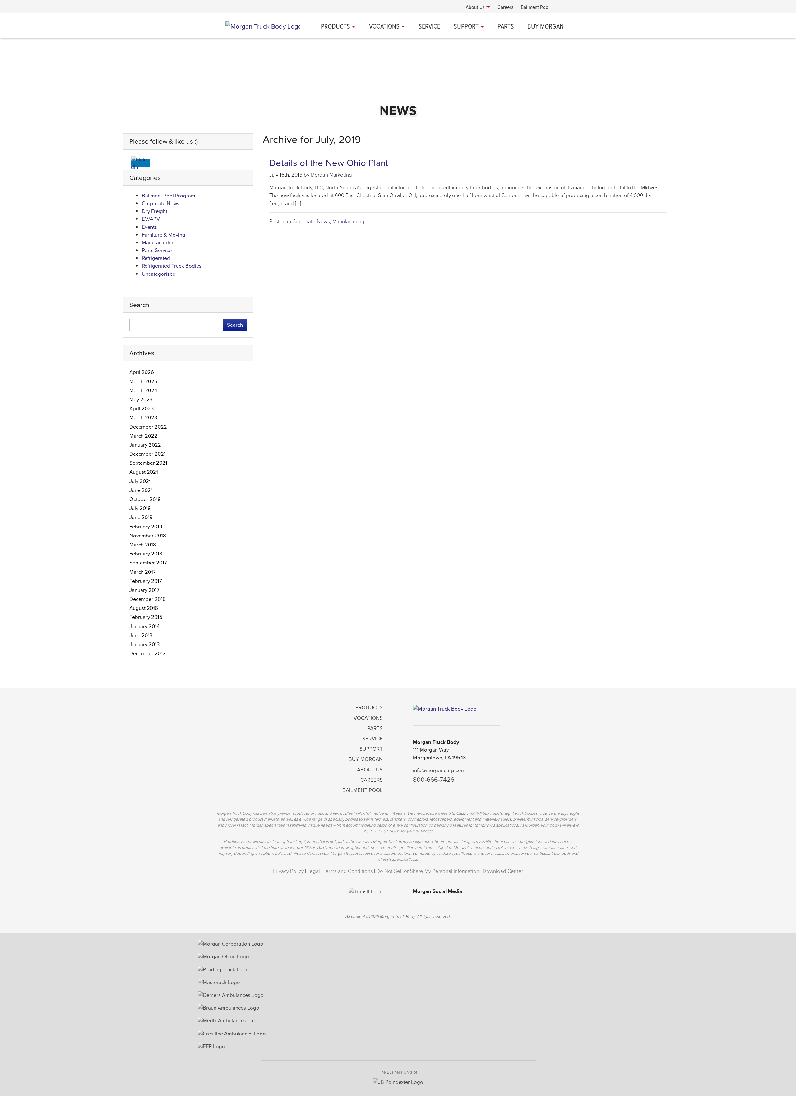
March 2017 (142, 572)
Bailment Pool (362, 790)
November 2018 (147, 536)
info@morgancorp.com (439, 770)
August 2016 (143, 608)
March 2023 (143, 417)
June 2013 (140, 635)
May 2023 (140, 399)
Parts (505, 26)
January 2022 (145, 445)
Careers (371, 780)
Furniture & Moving (163, 235)
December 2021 (147, 454)
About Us (370, 770)
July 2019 (140, 508)
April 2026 (141, 372)
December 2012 (147, 653)
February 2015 (145, 617)
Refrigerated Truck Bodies (171, 266)
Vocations (384, 26)
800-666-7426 (433, 779)
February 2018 (145, 554)
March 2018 (142, 545)
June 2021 (141, 490)
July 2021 (140, 481)
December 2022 (148, 427)
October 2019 (145, 499)
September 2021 (148, 463)
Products (335, 26)
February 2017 (145, 581)
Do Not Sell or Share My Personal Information (427, 871)
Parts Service (157, 250)
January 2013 (144, 644)
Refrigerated (156, 258)
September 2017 (148, 563)
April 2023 (141, 408)
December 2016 (147, 599)
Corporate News (311, 221)
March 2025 (143, 381)
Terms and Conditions (348, 871)
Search (235, 325)
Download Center (503, 871)
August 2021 (143, 472)
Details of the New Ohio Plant (328, 163)
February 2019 (145, 527)
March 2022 (143, 436)
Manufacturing (348, 221)
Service (429, 26)
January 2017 (144, 590)
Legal (313, 871)
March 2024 (143, 390)
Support (466, 26)
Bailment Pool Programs (170, 196)
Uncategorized (159, 274)
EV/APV (151, 219)
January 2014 (144, 626)
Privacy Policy (288, 871)
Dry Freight (154, 211)
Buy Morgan (545, 26)
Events (149, 227)
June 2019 (141, 517)
